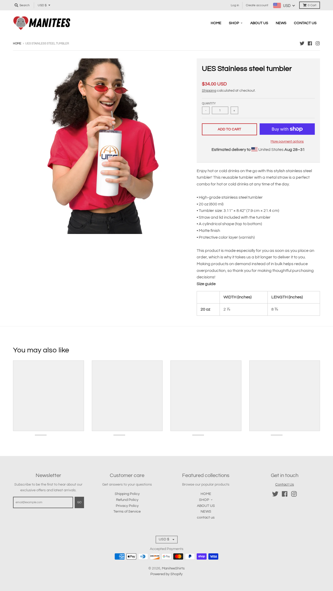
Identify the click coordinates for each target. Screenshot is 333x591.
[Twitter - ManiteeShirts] (302, 43)
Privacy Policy (127, 506)
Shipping (209, 90)
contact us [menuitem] (305, 23)
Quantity (209, 103)
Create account (257, 5)
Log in (235, 5)
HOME (206, 494)
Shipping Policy (127, 494)
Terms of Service (127, 511)
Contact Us (284, 484)
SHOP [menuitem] (234, 23)
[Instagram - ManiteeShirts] (317, 43)
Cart (312, 5)
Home (17, 43)
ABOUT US (206, 506)
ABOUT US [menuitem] (259, 23)
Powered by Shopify (166, 574)
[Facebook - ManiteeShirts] (310, 43)
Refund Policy (127, 500)
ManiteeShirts (173, 568)
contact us (206, 517)
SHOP (204, 500)
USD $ (42, 5)
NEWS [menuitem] (281, 23)
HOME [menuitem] (216, 23)
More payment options (287, 141)
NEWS (206, 511)
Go (79, 502)
